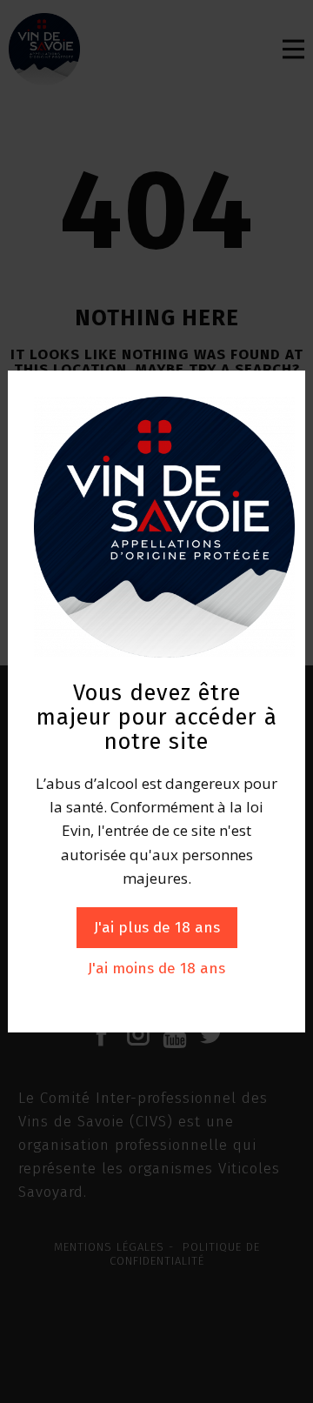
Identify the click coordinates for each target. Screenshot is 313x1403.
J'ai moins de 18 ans (156, 968)
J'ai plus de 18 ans (157, 928)
